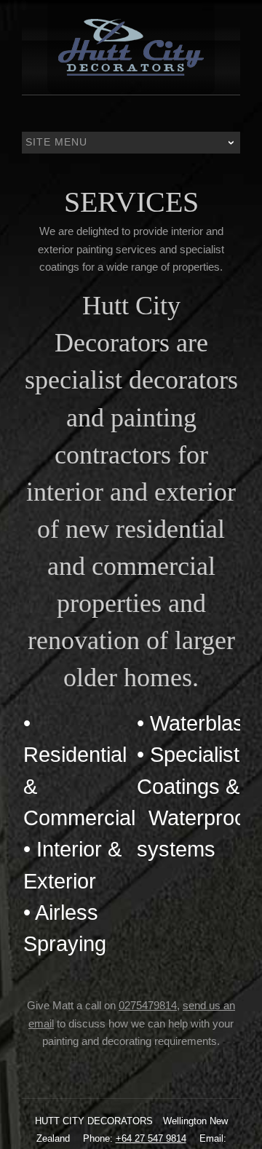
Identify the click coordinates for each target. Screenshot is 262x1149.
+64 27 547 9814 (151, 1138)
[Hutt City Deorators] (131, 47)
